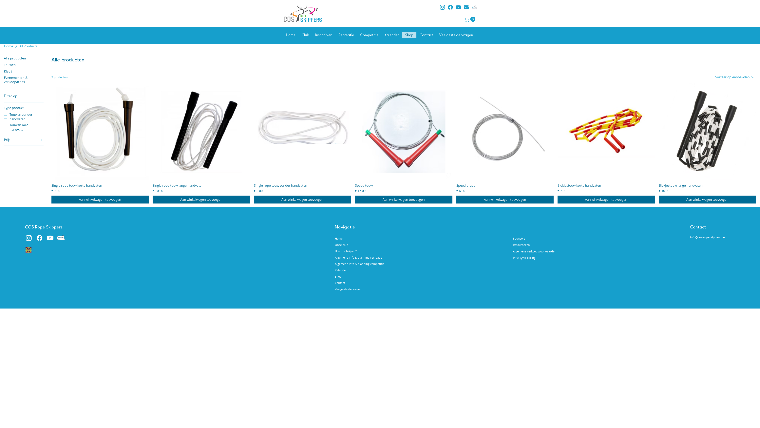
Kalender (341, 270)
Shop (338, 276)
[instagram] (442, 7)
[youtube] (458, 7)
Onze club (341, 245)
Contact (340, 283)
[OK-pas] (28, 250)
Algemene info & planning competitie (357, 264)
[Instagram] (29, 238)
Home (339, 238)
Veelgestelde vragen (348, 289)
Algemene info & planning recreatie (357, 257)
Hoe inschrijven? (346, 251)
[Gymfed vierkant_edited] (474, 7)
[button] (470, 19)
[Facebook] (39, 238)
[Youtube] (50, 238)
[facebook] (450, 7)
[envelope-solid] (466, 7)
